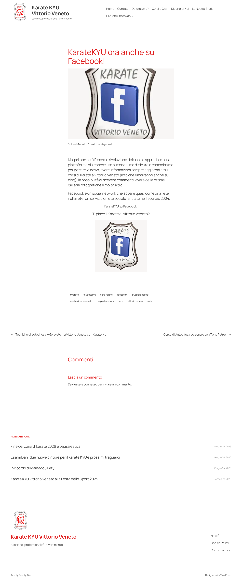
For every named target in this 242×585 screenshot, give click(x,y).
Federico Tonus (86, 144)
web (149, 301)
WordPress (225, 575)
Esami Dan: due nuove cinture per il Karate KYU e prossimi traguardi (65, 457)
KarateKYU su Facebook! (121, 206)
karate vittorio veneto (81, 301)
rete (121, 301)
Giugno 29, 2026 (222, 446)
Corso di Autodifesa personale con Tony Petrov (195, 334)
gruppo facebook (140, 294)
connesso (90, 384)
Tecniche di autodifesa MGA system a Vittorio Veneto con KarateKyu (60, 334)
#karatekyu (89, 294)
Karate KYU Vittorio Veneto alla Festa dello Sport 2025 (54, 479)
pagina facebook (105, 301)
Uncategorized (104, 144)
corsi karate (106, 294)
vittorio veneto (135, 301)
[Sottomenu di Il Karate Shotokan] (132, 16)
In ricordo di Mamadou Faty (32, 468)
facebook (122, 294)
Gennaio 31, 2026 (222, 478)
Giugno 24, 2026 (222, 468)
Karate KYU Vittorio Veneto (50, 10)
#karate (74, 294)
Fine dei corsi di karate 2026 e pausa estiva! (46, 446)
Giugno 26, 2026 (222, 457)
